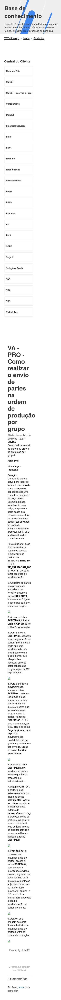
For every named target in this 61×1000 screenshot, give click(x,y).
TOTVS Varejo (11, 38)
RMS (8, 235)
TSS (8, 301)
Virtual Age (12, 312)
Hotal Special (13, 169)
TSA (8, 290)
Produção (39, 38)
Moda (26, 38)
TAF (8, 279)
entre (21, 987)
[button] (19, 956)
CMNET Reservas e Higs (18, 92)
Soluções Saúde (14, 268)
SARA (9, 246)
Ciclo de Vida (13, 70)
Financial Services (15, 125)
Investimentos (13, 180)
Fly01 (9, 147)
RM (7, 224)
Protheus (11, 213)
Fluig (9, 136)
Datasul (10, 114)
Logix (9, 191)
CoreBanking (13, 103)
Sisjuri (9, 257)
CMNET (10, 81)
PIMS (9, 202)
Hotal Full (11, 158)
